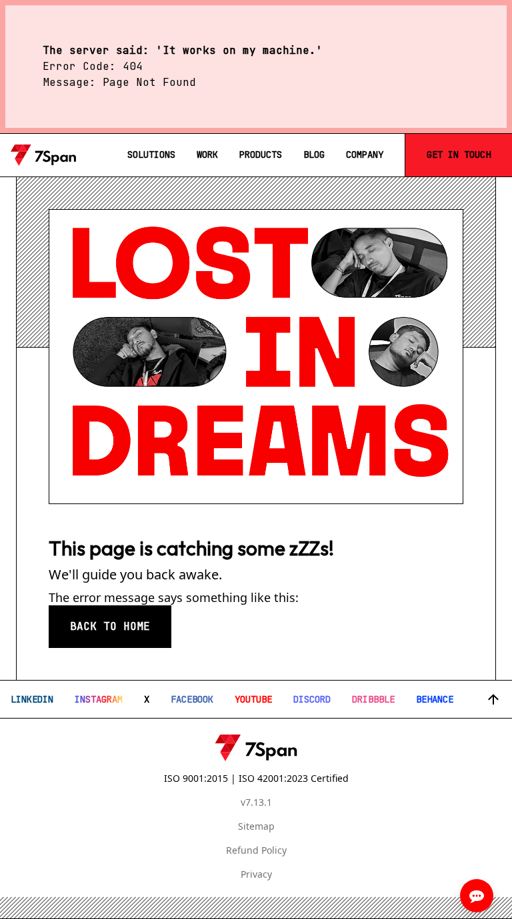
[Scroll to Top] (493, 699)
